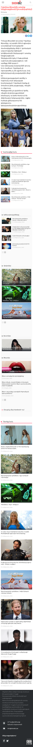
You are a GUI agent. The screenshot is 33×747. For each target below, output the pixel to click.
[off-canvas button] (3, 2)
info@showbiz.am (13, 728)
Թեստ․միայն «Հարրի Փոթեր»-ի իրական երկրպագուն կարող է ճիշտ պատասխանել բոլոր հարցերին (16, 383)
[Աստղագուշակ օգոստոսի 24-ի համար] (6, 246)
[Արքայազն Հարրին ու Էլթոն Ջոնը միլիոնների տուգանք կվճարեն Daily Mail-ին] (16, 609)
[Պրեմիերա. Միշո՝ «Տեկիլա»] (5, 174)
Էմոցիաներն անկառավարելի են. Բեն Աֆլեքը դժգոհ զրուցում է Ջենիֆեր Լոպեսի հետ (21, 228)
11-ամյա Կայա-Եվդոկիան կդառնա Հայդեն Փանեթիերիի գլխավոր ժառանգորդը (21, 181)
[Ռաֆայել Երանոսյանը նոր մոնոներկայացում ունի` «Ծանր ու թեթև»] (5, 191)
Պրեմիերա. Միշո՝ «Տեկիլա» (19, 172)
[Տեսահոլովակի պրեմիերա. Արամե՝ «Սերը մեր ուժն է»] (6, 221)
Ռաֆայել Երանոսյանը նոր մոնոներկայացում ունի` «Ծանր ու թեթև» (21, 190)
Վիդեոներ (7, 266)
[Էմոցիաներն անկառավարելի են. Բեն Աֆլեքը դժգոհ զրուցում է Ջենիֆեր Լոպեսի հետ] (6, 229)
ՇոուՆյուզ (4, 12)
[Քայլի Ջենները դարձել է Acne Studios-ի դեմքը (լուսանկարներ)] (16, 345)
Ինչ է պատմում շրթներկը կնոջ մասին (14, 371)
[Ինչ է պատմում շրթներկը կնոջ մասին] (16, 367)
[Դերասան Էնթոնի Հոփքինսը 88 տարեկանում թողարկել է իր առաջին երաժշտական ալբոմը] (16, 669)
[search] (30, 2)
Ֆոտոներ (7, 336)
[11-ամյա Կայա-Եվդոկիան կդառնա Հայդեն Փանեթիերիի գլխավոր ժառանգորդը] (5, 182)
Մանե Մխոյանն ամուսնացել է (20, 235)
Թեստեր (6, 358)
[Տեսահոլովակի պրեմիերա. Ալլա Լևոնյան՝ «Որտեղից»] (5, 167)
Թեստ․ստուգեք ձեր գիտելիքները (13, 376)
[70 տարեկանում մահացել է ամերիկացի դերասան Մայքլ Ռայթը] (16, 639)
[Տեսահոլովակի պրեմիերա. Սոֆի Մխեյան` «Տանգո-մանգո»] (5, 199)
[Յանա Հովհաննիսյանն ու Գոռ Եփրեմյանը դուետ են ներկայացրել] (5, 159)
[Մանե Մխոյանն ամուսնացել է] (6, 238)
